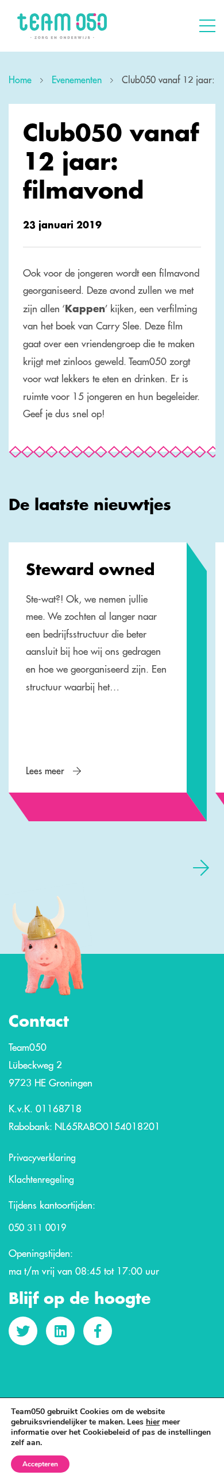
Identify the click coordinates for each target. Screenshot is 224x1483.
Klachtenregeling (41, 1180)
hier (153, 1422)
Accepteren (40, 1464)
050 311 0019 (37, 1228)
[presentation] (22, 867)
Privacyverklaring (42, 1158)
